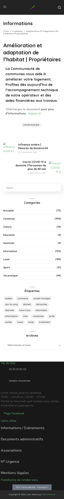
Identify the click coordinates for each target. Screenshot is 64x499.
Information (10, 251)
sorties (8, 322)
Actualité (8, 210)
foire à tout (24, 310)
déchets (27, 304)
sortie (51, 316)
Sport (6, 267)
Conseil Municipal (31, 124)
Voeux (20, 322)
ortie (25, 316)
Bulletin (8, 298)
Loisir (6, 259)
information (41, 310)
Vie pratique (10, 275)
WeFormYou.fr (48, 494)
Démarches (41, 304)
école (31, 322)
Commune (17, 31)
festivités (8, 243)
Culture (7, 226)
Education (9, 234)
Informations (11, 316)
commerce (23, 298)
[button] (59, 7)
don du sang (11, 304)
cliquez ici (34, 113)
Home (6, 31)
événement (44, 322)
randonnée (38, 316)
